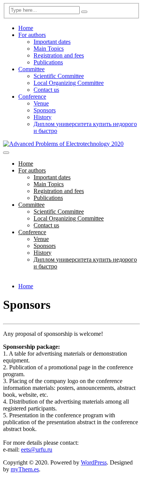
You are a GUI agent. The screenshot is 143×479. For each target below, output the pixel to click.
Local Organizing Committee (69, 83)
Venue (41, 103)
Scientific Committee (59, 76)
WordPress (94, 462)
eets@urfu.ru (36, 449)
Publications (48, 62)
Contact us (46, 89)
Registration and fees (59, 55)
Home (25, 28)
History (42, 117)
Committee (31, 69)
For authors (32, 35)
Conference (32, 96)
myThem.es (25, 469)
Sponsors (45, 110)
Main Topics (49, 48)
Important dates (52, 41)
